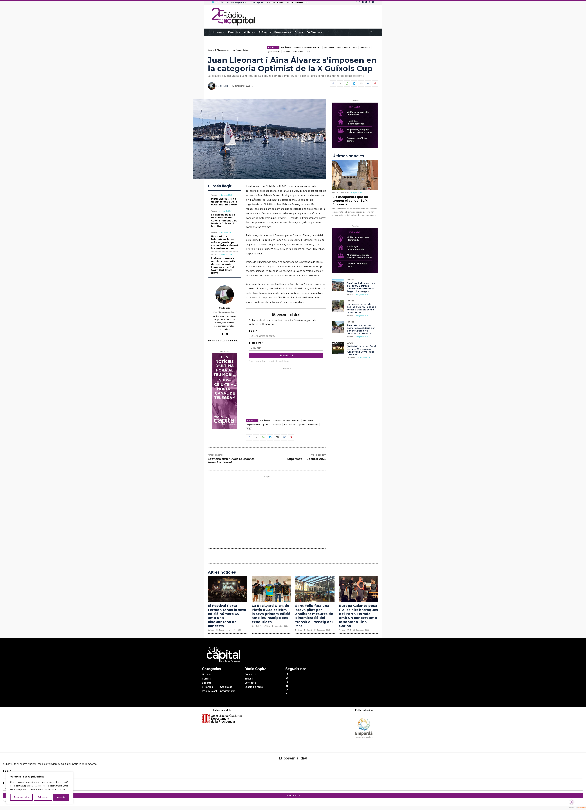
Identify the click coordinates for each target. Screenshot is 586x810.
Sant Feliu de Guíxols (240, 50)
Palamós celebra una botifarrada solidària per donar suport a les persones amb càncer (361, 329)
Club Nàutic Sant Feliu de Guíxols (307, 47)
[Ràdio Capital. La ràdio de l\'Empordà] (233, 16)
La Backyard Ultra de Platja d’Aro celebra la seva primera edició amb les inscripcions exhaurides (271, 614)
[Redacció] (212, 86)
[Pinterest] (375, 83)
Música (342, 630)
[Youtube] (372, 2)
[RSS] (287, 682)
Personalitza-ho (21, 797)
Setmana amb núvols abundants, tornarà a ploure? (231, 460)
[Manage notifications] (571, 802)
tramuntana (298, 51)
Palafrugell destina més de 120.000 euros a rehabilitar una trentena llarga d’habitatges (361, 287)
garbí (355, 47)
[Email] (361, 83)
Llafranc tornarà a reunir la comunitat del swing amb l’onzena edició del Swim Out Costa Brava (223, 265)
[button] (370, 32)
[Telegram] (366, 2)
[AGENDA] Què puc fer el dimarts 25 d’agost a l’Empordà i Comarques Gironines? (361, 350)
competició (329, 47)
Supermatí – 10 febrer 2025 (306, 459)
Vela (308, 51)
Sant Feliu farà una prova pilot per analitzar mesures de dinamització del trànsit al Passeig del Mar (314, 616)
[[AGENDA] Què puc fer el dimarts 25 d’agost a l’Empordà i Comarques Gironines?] (338, 348)
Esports (211, 50)
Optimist (286, 51)
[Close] (70, 774)
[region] (39, 788)
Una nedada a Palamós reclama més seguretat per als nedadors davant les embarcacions (224, 242)
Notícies (214, 195)
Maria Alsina (344, 193)
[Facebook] (356, 2)
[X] (340, 83)
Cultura (335, 193)
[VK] (368, 83)
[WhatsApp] (347, 83)
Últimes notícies (348, 156)
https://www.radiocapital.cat (225, 312)
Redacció (224, 86)
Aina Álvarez (286, 47)
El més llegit (220, 186)
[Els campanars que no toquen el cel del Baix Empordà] (355, 175)
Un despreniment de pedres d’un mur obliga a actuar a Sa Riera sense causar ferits (361, 308)
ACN (349, 630)
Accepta (61, 797)
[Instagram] (359, 2)
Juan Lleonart (274, 51)
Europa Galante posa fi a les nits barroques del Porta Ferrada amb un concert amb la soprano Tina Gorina (358, 616)
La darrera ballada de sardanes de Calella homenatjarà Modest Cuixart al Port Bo (224, 220)
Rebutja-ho (43, 797)
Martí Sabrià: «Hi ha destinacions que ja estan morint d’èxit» (224, 201)
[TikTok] (369, 2)
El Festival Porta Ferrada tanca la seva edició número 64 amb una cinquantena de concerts (227, 616)
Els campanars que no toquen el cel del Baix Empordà (350, 200)
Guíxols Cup (365, 47)
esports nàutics (343, 47)
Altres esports (222, 50)
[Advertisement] (286, 391)
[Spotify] (362, 2)
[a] (262, 654)
